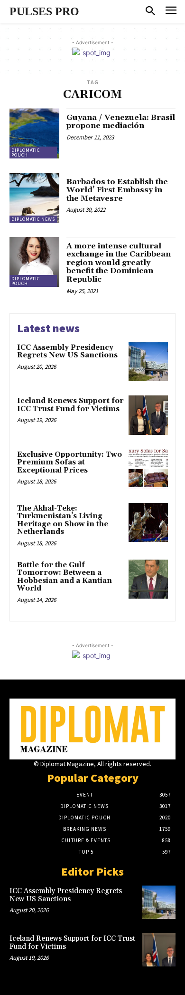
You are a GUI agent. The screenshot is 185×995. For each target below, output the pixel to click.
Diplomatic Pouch (25, 152)
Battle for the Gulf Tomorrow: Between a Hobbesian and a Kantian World (64, 577)
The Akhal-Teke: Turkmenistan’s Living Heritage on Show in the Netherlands (62, 520)
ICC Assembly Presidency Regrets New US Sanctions (67, 351)
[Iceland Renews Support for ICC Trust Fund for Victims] (148, 415)
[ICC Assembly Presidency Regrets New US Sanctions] (148, 362)
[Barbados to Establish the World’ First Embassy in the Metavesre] (34, 198)
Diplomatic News (33, 219)
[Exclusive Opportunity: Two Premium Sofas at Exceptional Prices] (148, 469)
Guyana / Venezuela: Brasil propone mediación (120, 122)
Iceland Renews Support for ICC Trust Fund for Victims (70, 405)
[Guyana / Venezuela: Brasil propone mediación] (34, 133)
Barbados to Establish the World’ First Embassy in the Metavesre (117, 190)
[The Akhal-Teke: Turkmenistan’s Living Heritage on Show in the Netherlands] (148, 522)
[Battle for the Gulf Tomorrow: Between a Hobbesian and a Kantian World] (148, 579)
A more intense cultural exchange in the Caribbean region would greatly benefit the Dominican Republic (118, 262)
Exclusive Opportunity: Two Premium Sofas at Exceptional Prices (69, 462)
